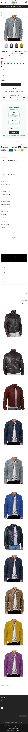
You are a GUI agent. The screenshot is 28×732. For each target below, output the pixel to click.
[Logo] (14, 2)
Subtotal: (2, 80)
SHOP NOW (14, 132)
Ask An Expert (18, 141)
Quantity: (2, 75)
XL (11, 72)
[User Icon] (22, 2)
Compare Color (23, 38)
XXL (14, 72)
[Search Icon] (5, 2)
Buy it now (14, 88)
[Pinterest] (2, 708)
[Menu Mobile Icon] (1, 2)
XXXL (18, 72)
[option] (14, 28)
